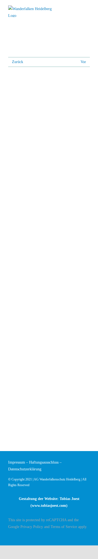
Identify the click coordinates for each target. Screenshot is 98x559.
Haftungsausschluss (44, 462)
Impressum (16, 462)
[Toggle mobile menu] (87, 9)
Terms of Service (64, 527)
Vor (83, 62)
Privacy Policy (31, 527)
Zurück (17, 62)
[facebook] (88, 536)
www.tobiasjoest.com (49, 506)
